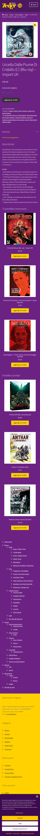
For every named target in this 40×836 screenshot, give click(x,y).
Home (6, 15)
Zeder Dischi (8, 542)
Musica (6, 545)
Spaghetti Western (19, 596)
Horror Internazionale (15, 624)
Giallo (26, 15)
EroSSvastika (17, 646)
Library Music (17, 612)
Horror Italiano (19, 15)
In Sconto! (8, 749)
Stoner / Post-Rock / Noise (21, 574)
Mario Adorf (33, 120)
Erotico (15, 643)
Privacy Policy (16, 833)
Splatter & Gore (18, 626)
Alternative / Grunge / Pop (21, 587)
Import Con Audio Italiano (17, 662)
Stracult (15, 609)
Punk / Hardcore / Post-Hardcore (23, 581)
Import (27, 120)
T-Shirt (11, 675)
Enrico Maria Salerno (8, 118)
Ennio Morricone (32, 115)
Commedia (16, 602)
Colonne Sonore (13, 591)
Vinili (10, 616)
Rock (10, 569)
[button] (37, 796)
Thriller (15, 629)
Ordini (7, 793)
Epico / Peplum (17, 640)
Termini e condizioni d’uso (27, 833)
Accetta (20, 818)
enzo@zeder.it (11, 714)
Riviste (11, 670)
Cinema (11, 15)
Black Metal (16, 562)
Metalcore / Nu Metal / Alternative (23, 565)
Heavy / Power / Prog (19, 549)
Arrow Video (8, 115)
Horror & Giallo (17, 592)
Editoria (6, 665)
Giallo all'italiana (20, 118)
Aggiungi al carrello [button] (20, 256)
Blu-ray (15, 115)
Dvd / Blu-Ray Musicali (15, 619)
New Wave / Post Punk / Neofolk (22, 584)
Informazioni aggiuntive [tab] (10, 137)
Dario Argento (22, 115)
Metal (10, 547)
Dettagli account (9, 687)
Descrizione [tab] (6, 132)
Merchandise (8, 673)
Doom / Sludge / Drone (20, 556)
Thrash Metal (17, 552)
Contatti (8, 765)
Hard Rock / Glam (18, 577)
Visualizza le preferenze (20, 829)
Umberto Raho (6, 122)
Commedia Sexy (18, 652)
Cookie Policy (9, 833)
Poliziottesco (17, 599)
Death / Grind (17, 559)
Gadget (11, 684)
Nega (20, 823)
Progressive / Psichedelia (20, 571)
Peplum (15, 606)
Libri (10, 667)
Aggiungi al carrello (11, 100)
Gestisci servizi (19, 812)
